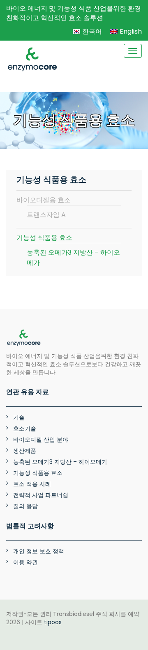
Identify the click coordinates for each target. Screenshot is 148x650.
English (131, 31)
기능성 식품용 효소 (44, 237)
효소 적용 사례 (32, 484)
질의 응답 (25, 506)
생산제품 (24, 451)
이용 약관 (25, 562)
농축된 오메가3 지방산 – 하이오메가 (73, 257)
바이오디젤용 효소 (43, 200)
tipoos (53, 622)
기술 (19, 417)
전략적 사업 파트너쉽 (40, 495)
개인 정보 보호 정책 (38, 551)
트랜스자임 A (46, 214)
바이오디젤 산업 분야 (40, 440)
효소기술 (24, 428)
